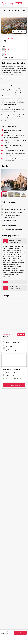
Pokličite (20, 3)
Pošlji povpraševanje (14, 385)
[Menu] (25, 3)
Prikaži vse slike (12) (19, 31)
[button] (3, 179)
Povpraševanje (20, 633)
